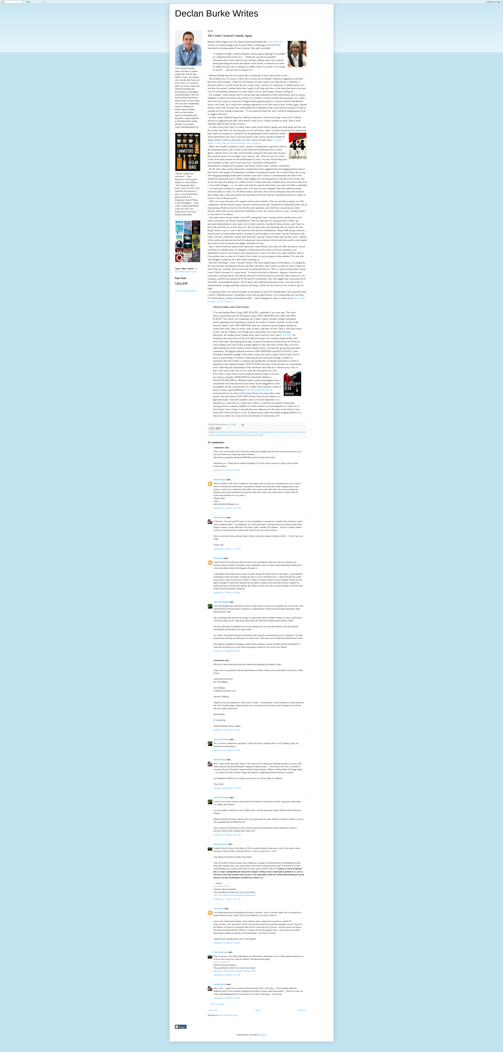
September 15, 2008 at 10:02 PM (227, 508)
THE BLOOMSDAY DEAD (259, 390)
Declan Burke (220, 517)
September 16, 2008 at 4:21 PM (227, 651)
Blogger (262, 1035)
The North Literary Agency (186, 271)
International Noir (233, 435)
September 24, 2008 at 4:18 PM (227, 998)
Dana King (218, 558)
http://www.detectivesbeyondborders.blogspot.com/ (235, 895)
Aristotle (230, 432)
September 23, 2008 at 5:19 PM (227, 943)
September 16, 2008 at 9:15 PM (227, 750)
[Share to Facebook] (217, 428)
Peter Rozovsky (220, 844)
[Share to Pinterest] (219, 428)
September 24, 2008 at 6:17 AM (227, 975)
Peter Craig (245, 435)
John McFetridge (221, 602)
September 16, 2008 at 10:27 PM (227, 788)
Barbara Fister (240, 432)
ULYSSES (286, 335)
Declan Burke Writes (216, 13)
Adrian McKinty (220, 432)
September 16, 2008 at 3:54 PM (227, 592)
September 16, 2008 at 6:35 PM (227, 730)
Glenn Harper (221, 435)
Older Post (302, 1010)
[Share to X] (215, 428)
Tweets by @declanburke (185, 291)
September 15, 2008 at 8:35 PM (227, 470)
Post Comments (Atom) (228, 1015)
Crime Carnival (274, 41)
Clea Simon (219, 908)
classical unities (252, 432)
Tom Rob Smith (257, 435)
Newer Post (213, 1010)
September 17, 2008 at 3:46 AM (227, 899)
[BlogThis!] (212, 428)
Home (257, 1010)
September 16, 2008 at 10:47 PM (227, 835)
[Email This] (210, 428)
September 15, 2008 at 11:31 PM (227, 549)
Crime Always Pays (266, 432)
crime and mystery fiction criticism (287, 432)
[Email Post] (242, 424)
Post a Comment (218, 1004)
